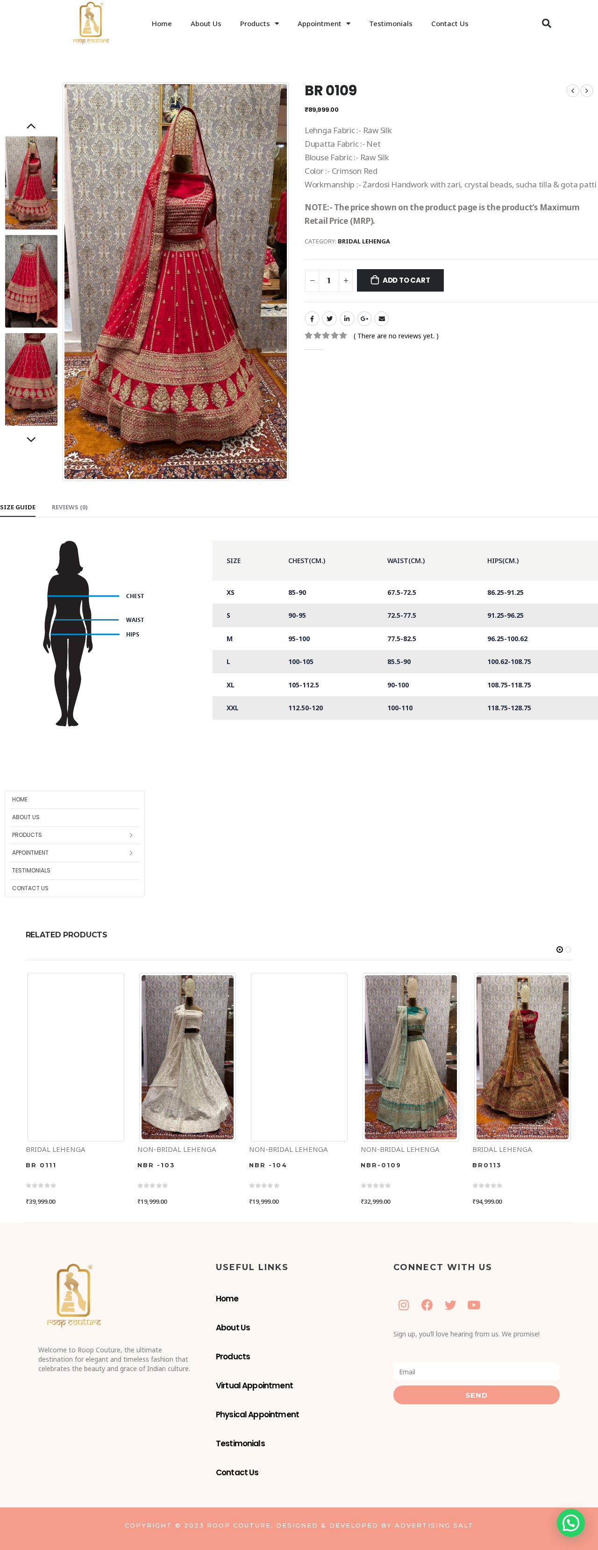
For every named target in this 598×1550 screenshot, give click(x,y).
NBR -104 (268, 1165)
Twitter (329, 318)
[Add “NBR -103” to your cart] (145, 979)
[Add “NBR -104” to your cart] (257, 979)
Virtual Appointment (254, 1385)
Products (255, 23)
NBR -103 (156, 1165)
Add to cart (406, 280)
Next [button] (31, 440)
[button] (546, 23)
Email (381, 318)
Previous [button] (31, 127)
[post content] (76, 1057)
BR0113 (487, 1165)
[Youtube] (473, 1304)
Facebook (312, 318)
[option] (31, 183)
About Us (206, 23)
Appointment (320, 23)
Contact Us (450, 23)
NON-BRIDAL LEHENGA (176, 1149)
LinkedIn (347, 318)
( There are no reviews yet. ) (396, 335)
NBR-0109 (381, 1165)
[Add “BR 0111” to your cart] (34, 979)
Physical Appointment (257, 1414)
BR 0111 (41, 1165)
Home (162, 23)
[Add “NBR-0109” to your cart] (369, 979)
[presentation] (65, 282)
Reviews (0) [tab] (70, 507)
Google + (364, 318)
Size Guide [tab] (18, 507)
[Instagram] (403, 1304)
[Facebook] (427, 1304)
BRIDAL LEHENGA (364, 241)
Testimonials (391, 23)
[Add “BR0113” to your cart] (480, 979)
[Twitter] (450, 1304)
